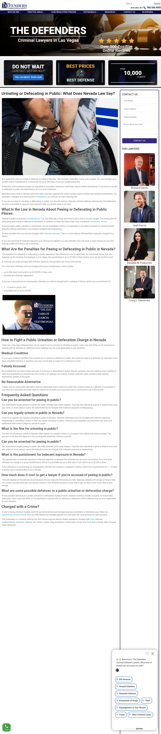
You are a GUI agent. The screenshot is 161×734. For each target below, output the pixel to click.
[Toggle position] (147, 654)
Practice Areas (35, 12)
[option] (154, 732)
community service (98, 221)
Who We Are (13, 12)
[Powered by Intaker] (139, 728)
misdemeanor (34, 218)
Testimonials (89, 12)
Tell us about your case (28, 77)
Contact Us (129, 12)
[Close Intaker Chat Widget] (153, 654)
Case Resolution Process (63, 12)
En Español (147, 12)
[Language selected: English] (154, 732)
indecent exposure (52, 233)
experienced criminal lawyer (14, 515)
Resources (110, 12)
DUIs (92, 519)
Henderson (42, 197)
